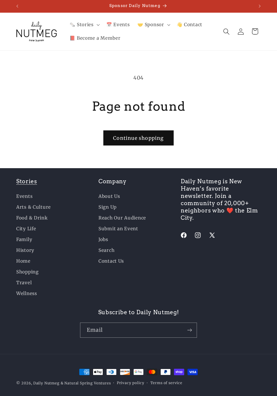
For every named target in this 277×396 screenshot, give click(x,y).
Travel (24, 283)
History (25, 250)
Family (24, 239)
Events (24, 196)
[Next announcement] (260, 6)
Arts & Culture (33, 207)
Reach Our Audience (122, 218)
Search (106, 250)
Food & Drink (32, 218)
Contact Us (111, 261)
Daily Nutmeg (46, 383)
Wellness (26, 293)
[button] (84, 25)
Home (23, 261)
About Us (109, 196)
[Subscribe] (189, 330)
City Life (26, 229)
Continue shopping (138, 138)
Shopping (27, 272)
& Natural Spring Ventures (86, 383)
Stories (26, 181)
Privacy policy (130, 383)
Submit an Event (118, 229)
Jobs (103, 239)
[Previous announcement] (17, 6)
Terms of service (166, 383)
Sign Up (107, 207)
